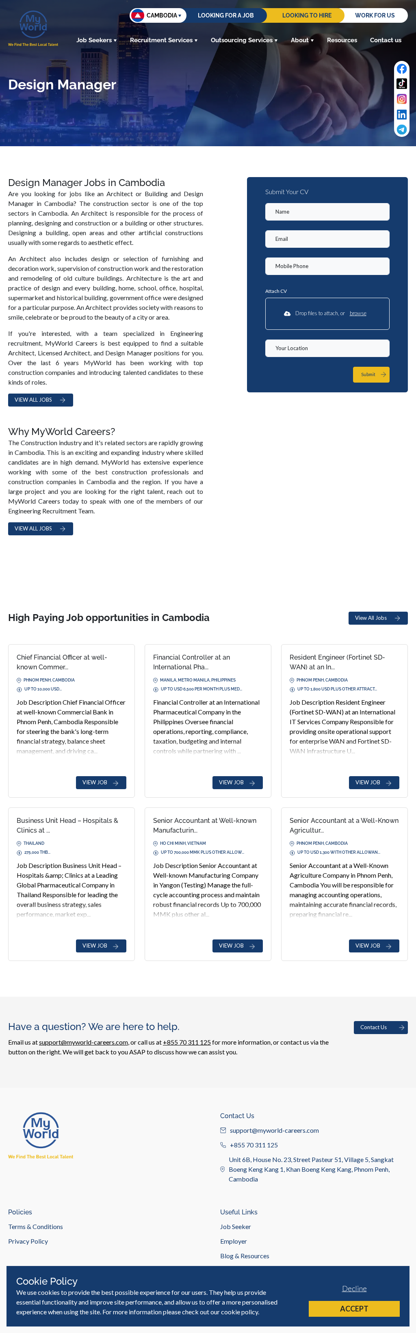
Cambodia (162, 15)
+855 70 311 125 (187, 1042)
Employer (233, 1241)
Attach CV (276, 291)
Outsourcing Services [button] (242, 40)
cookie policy (239, 1312)
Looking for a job (226, 15)
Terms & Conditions (35, 1226)
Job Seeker (235, 1226)
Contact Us (373, 1027)
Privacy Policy (28, 1241)
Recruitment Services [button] (161, 40)
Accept (354, 1308)
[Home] (33, 28)
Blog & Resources (244, 1255)
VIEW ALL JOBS (33, 399)
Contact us (385, 40)
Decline (354, 1288)
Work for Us (375, 15)
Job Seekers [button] (94, 40)
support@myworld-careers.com (83, 1042)
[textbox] (327, 212)
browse (358, 313)
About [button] (300, 40)
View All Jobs (371, 618)
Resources (342, 40)
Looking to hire (307, 15)
